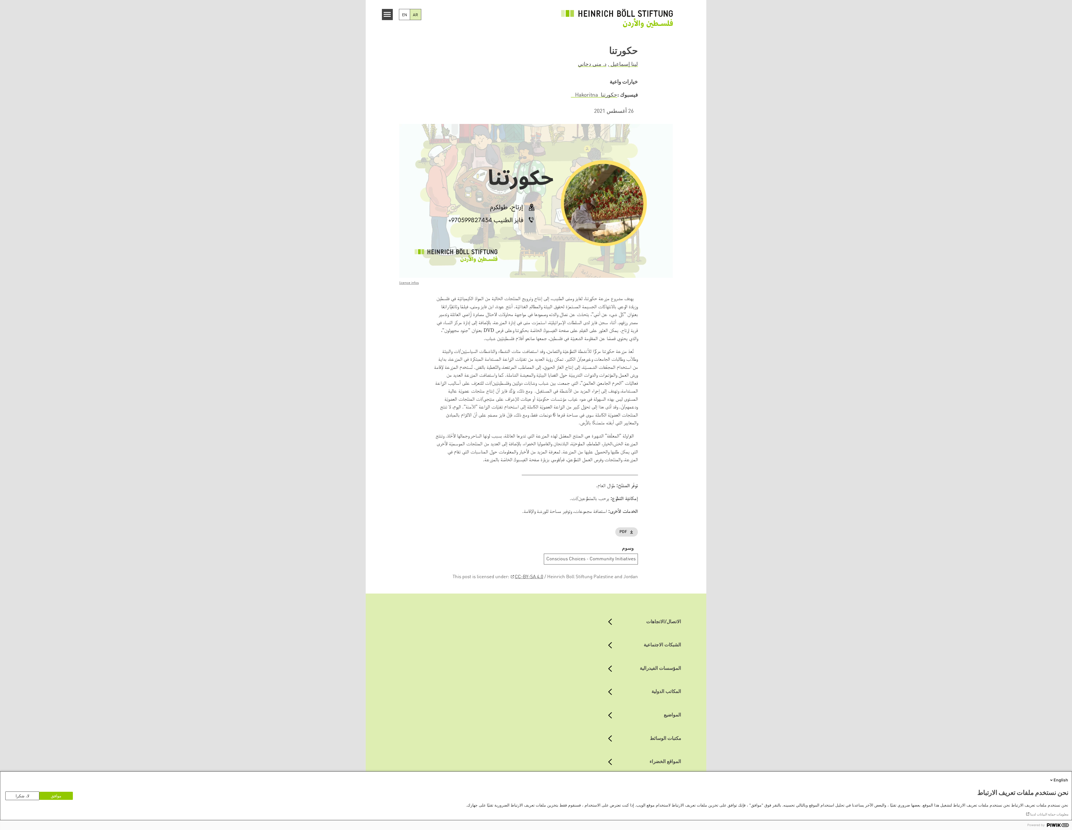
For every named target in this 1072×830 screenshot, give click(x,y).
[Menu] (387, 14)
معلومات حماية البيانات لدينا (1049, 814)
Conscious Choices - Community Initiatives (591, 559)
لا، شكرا (22, 795)
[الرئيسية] (617, 18)
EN (404, 15)
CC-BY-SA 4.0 (529, 577)
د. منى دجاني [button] (592, 64)
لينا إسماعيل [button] (623, 64)
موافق (56, 795)
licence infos (409, 283)
